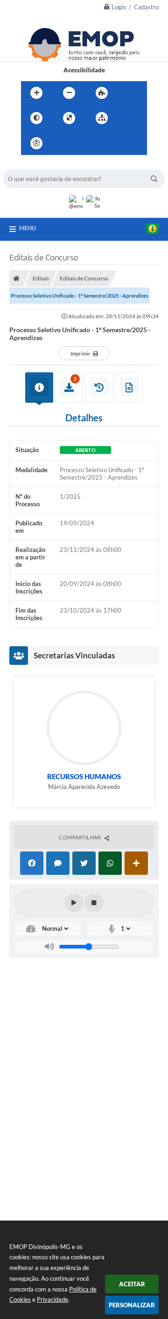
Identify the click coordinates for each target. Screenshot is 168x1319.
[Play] (74, 902)
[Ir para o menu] (83, 143)
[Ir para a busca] (104, 143)
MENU (27, 227)
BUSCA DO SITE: (30, 165)
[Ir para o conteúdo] (63, 143)
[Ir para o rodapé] (124, 143)
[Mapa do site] (101, 118)
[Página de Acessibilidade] (36, 143)
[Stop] (94, 902)
